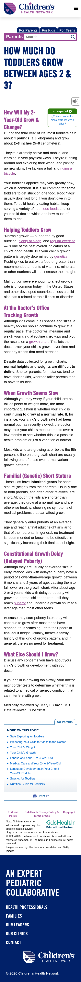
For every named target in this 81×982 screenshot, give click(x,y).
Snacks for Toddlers (23, 778)
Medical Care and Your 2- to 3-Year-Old (35, 763)
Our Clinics (17, 933)
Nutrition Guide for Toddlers (27, 784)
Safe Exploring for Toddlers (27, 736)
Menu (76, 8)
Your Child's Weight (22, 747)
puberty (20, 603)
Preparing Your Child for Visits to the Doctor (38, 742)
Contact (13, 942)
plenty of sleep (29, 241)
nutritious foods (47, 209)
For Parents (28, 30)
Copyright (69, 812)
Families (14, 916)
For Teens (67, 30)
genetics (60, 256)
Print (42, 796)
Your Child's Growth (23, 752)
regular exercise (62, 241)
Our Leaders (17, 925)
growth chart (39, 342)
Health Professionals (26, 907)
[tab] (64, 722)
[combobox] (47, 37)
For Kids (48, 30)
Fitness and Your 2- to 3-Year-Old (31, 758)
